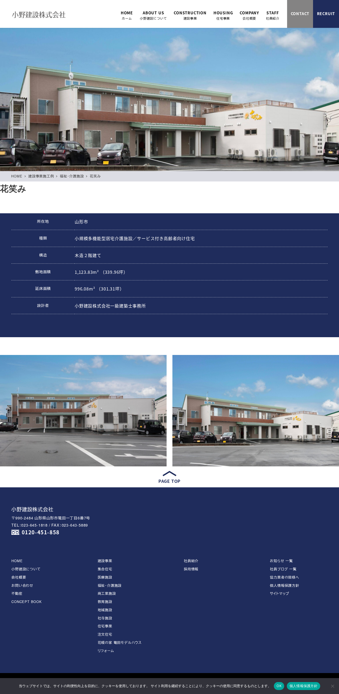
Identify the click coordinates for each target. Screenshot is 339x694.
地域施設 (105, 609)
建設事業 (105, 560)
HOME (17, 560)
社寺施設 (105, 618)
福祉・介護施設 (110, 585)
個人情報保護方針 (284, 585)
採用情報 (191, 568)
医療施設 (105, 577)
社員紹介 (191, 560)
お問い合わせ (22, 585)
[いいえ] (332, 686)
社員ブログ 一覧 (283, 568)
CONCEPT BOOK (26, 601)
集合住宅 (105, 568)
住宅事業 (105, 625)
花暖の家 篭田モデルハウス (120, 642)
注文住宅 (105, 634)
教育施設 (105, 601)
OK (279, 686)
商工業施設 (107, 593)
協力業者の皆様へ (284, 577)
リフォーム (106, 650)
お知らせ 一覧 (281, 560)
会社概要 (18, 577)
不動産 (16, 593)
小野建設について (26, 568)
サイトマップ (279, 593)
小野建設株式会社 (32, 509)
